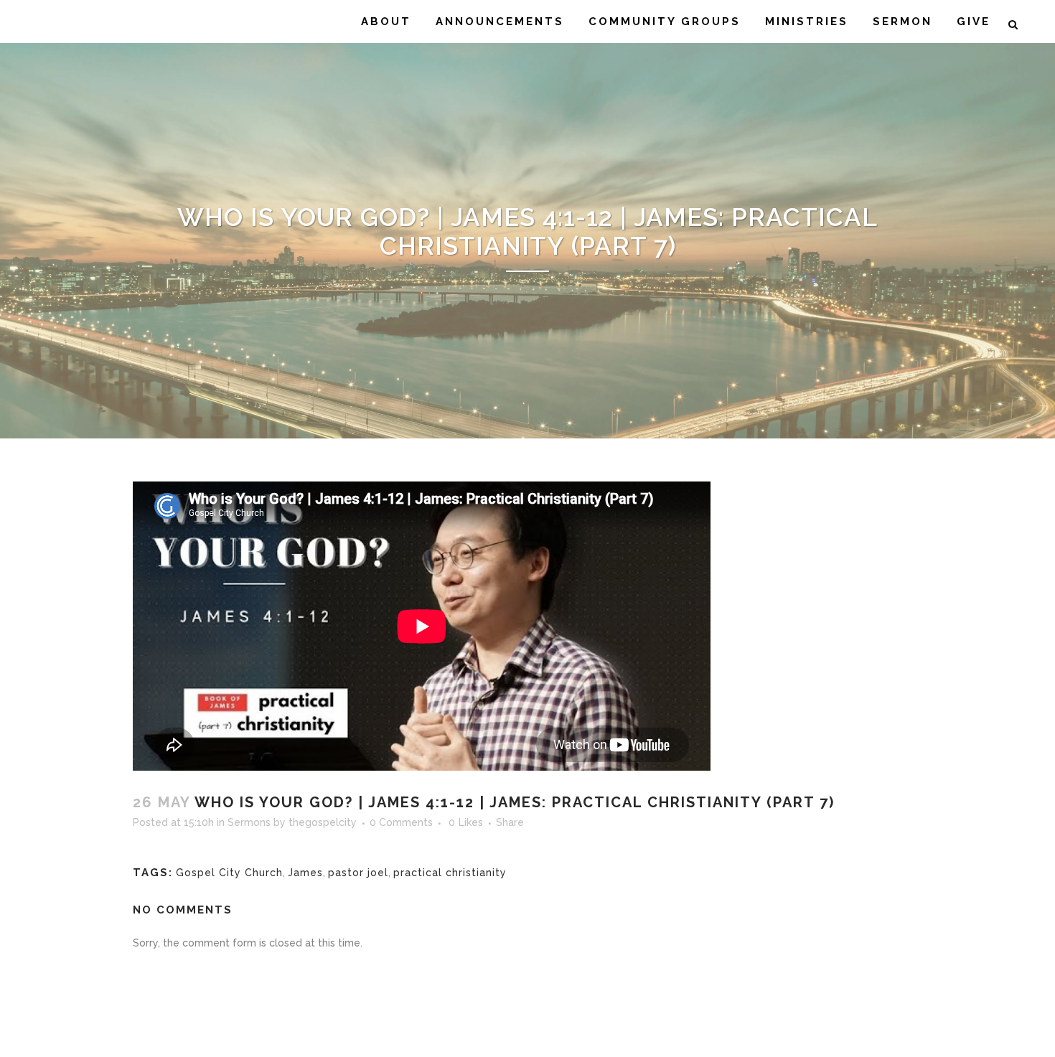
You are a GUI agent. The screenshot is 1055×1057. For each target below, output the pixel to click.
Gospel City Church (229, 872)
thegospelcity (323, 822)
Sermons (249, 822)
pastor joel (358, 872)
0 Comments (401, 822)
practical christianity (450, 872)
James (305, 872)
